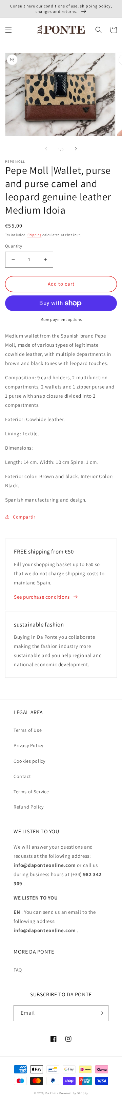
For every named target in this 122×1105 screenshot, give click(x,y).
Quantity (13, 246)
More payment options (61, 319)
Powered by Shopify (73, 1093)
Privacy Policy (28, 745)
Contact (22, 776)
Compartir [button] (24, 517)
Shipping (34, 235)
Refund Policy (29, 807)
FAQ (18, 970)
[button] (8, 29)
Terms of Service (31, 792)
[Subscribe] (100, 1013)
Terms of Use (28, 730)
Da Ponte (52, 1093)
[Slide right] (75, 148)
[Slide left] (46, 148)
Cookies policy (29, 761)
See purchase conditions (42, 597)
